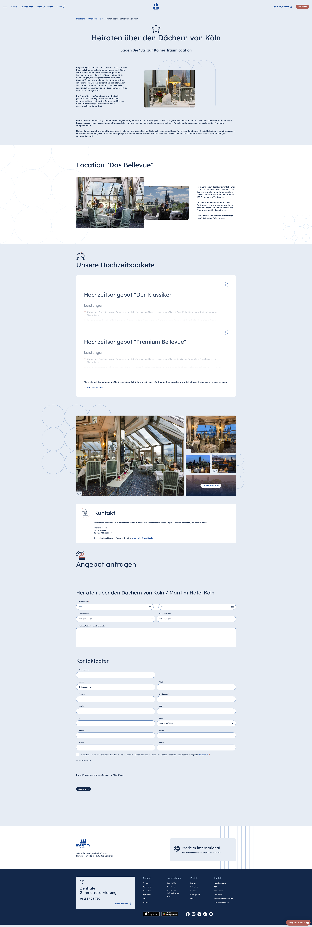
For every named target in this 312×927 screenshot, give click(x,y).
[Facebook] (188, 914)
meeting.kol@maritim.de (142, 538)
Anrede (81, 682)
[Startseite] (156, 6)
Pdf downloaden (95, 387)
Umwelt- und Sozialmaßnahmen (173, 892)
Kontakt (218, 878)
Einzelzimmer (84, 614)
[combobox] (115, 619)
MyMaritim (147, 895)
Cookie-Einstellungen (221, 902)
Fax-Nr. (162, 730)
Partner (146, 902)
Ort (80, 718)
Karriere (193, 883)
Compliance (171, 887)
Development (195, 895)
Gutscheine (147, 887)
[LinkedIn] (205, 914)
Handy (81, 742)
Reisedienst (194, 887)
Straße (81, 706)
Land (161, 718)
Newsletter (147, 891)
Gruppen (193, 891)
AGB (215, 887)
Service (147, 878)
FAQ (144, 898)
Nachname (164, 694)
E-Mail (162, 742)
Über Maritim (171, 883)
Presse (169, 897)
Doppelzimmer (165, 614)
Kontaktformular (220, 883)
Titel (161, 682)
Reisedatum (84, 602)
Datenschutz (203, 755)
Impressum (218, 895)
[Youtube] (211, 914)
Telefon (82, 730)
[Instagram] (193, 914)
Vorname (83, 694)
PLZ (160, 706)
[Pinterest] (199, 914)
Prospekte (146, 883)
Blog (192, 898)
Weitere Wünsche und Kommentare (92, 626)
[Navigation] (5, 6)
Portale (194, 878)
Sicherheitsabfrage (83, 760)
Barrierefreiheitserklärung (223, 898)
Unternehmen (84, 670)
